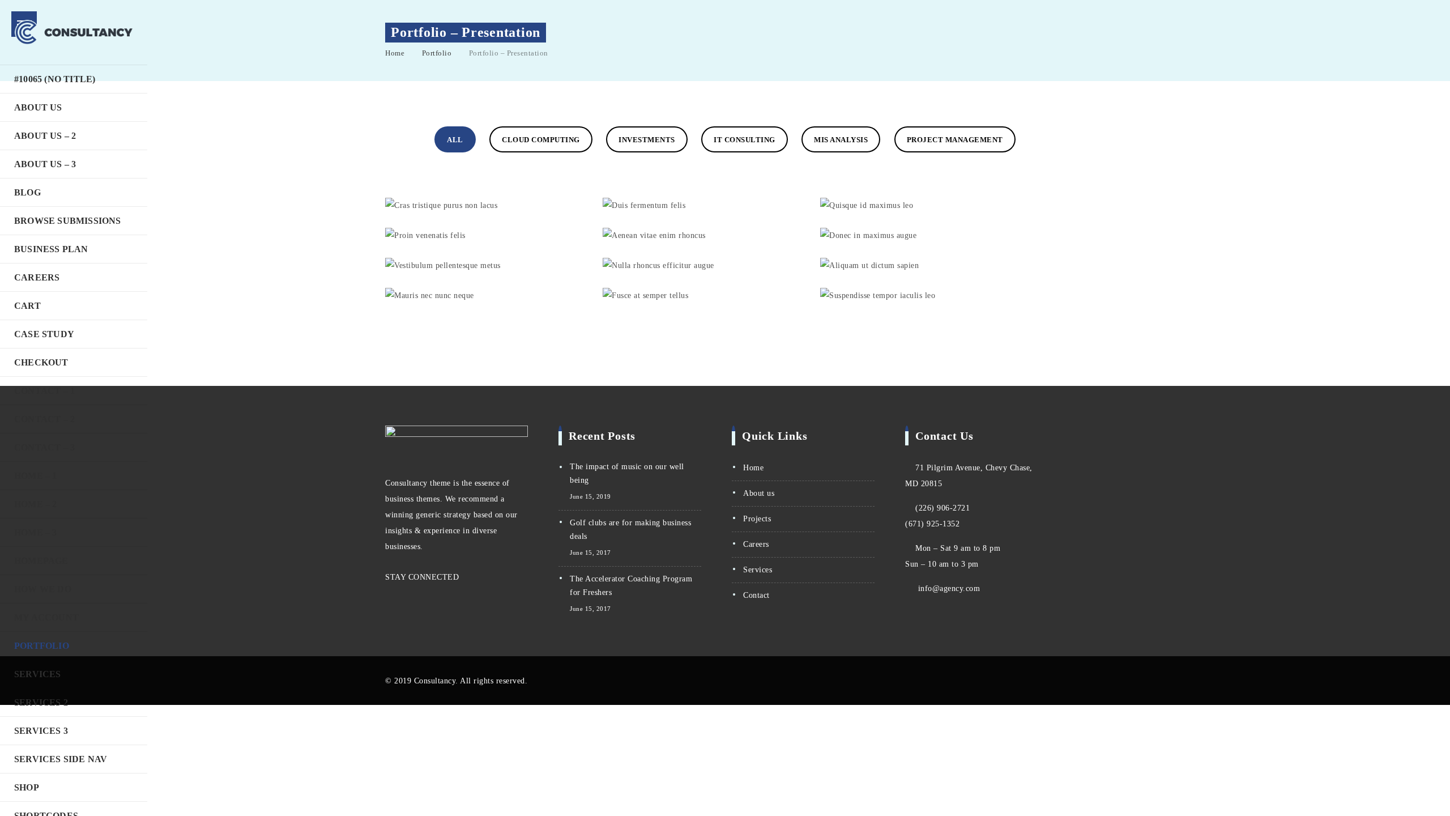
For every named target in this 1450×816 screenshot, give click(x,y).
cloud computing (541, 139)
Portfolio (41, 646)
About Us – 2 (45, 136)
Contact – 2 (44, 419)
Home (394, 53)
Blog (27, 192)
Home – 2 (35, 504)
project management (955, 139)
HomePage (41, 561)
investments (647, 139)
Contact (756, 595)
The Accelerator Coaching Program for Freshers (631, 586)
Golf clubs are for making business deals (630, 529)
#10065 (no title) (54, 79)
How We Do (42, 589)
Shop (26, 787)
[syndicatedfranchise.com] (74, 32)
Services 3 (41, 731)
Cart (27, 306)
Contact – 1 (44, 391)
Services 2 (41, 702)
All (455, 139)
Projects (757, 519)
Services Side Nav (60, 759)
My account (46, 617)
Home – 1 (35, 476)
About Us (38, 107)
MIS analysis (841, 139)
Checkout (41, 362)
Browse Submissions (67, 221)
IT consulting (744, 139)
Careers (36, 277)
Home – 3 (35, 532)
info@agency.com (949, 588)
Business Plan (51, 249)
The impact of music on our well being (627, 473)
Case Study (44, 334)
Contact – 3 (44, 447)
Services (37, 674)
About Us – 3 (45, 164)
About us (758, 493)
